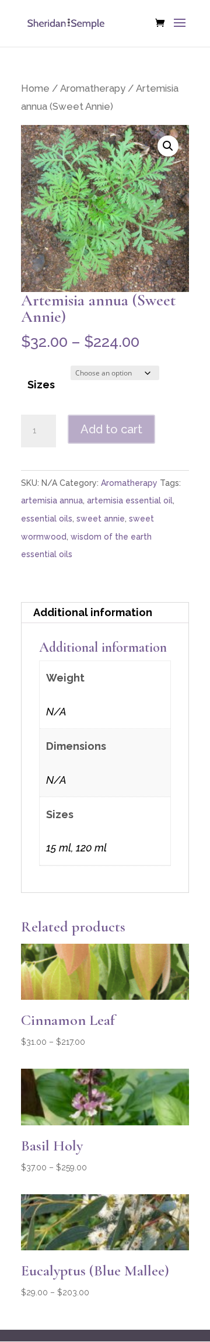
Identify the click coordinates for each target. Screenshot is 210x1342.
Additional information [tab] (92, 612)
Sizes (41, 384)
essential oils (46, 518)
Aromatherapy (92, 88)
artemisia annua (52, 500)
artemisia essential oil (130, 500)
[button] (168, 146)
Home (35, 88)
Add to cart (111, 429)
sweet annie (100, 518)
